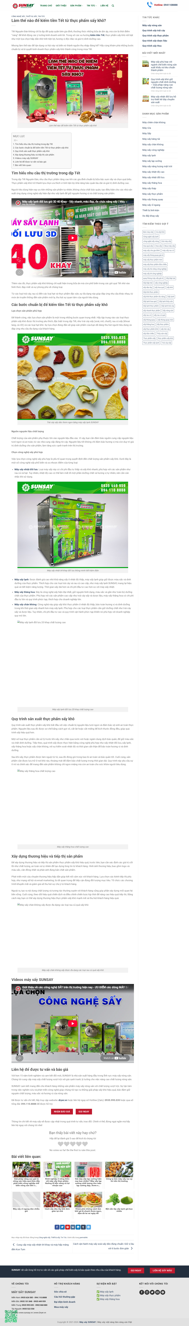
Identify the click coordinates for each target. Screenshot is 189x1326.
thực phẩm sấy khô (165, 338)
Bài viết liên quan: (23, 165)
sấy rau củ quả (159, 315)
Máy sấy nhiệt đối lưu (153, 177)
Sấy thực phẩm (163, 324)
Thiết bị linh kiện (150, 210)
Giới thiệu (61, 5)
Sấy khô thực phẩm (150, 292)
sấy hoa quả (159, 287)
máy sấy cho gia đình (151, 250)
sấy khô (170, 287)
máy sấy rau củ (168, 250)
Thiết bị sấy (31, 16)
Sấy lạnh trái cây (167, 306)
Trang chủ (46, 5)
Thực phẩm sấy (149, 338)
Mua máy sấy (170, 246)
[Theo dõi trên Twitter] (152, 1292)
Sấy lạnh (171, 297)
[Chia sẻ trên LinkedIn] (78, 1227)
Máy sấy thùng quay (152, 199)
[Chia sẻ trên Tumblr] (83, 1227)
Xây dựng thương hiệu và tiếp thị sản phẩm (34, 155)
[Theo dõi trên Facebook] (141, 1292)
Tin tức (91, 5)
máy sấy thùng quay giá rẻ (153, 255)
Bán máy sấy (148, 232)
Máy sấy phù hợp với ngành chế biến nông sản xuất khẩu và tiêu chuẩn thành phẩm (164, 65)
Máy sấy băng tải (151, 139)
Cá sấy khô (160, 232)
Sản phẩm (75, 5)
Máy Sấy (146, 133)
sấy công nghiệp (161, 283)
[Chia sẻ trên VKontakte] (72, 1227)
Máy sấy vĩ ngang (151, 205)
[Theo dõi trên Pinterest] (162, 1292)
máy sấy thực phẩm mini (152, 260)
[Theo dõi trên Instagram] (147, 1292)
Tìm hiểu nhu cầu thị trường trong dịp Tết (34, 144)
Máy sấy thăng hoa (152, 182)
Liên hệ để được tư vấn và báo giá (30, 162)
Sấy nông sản (168, 311)
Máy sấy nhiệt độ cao (153, 171)
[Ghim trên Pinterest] (67, 1227)
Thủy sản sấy (162, 334)
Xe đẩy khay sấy (150, 215)
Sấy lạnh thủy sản (166, 301)
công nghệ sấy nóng (151, 241)
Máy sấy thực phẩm (152, 194)
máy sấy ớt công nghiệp (152, 274)
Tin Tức (41, 16)
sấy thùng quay (149, 320)
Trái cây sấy (166, 343)
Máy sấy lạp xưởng (152, 161)
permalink (84, 1237)
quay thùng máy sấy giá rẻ (153, 278)
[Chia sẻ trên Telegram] (88, 1227)
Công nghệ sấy (18, 16)
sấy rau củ (147, 315)
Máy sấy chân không (153, 144)
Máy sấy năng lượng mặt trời (157, 166)
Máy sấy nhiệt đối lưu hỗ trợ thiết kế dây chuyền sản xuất (163, 99)
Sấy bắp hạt (170, 278)
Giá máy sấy (166, 241)
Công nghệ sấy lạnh (150, 237)
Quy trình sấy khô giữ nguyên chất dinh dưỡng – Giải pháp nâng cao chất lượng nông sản (163, 83)
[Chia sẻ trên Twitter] (62, 1227)
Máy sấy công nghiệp (153, 150)
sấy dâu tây (147, 287)
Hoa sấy (159, 246)
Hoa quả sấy (148, 246)
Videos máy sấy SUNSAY (26, 158)
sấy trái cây (165, 329)
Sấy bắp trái (147, 283)
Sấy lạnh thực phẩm (151, 306)
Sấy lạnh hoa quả (149, 301)
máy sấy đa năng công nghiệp (154, 269)
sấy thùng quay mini (165, 320)
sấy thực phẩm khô (150, 329)
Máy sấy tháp (149, 188)
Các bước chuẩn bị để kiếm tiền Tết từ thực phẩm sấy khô (41, 147)
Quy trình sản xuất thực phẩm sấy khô (32, 151)
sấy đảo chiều (148, 334)
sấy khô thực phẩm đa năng (154, 297)
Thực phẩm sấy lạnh (151, 343)
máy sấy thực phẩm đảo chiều (155, 264)
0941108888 (171, 4)
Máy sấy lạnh (149, 155)
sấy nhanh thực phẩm (151, 311)
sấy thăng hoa (148, 324)
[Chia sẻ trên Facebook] (57, 1227)
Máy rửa (146, 128)
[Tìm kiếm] (113, 5)
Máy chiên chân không (153, 122)
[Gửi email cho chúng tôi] (157, 1292)
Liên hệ (104, 5)
